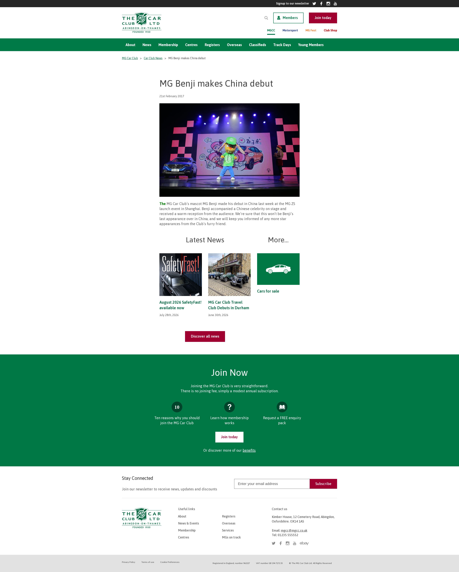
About (130, 45)
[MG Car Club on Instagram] (328, 3)
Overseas (234, 45)
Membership (168, 45)
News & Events (188, 523)
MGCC (271, 30)
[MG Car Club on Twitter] (314, 3)
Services (228, 530)
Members (290, 18)
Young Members (311, 45)
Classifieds (257, 45)
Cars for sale (268, 291)
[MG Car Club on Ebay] (304, 543)
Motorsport (290, 30)
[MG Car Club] (141, 34)
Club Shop (330, 30)
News (147, 45)
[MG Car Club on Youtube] (335, 3)
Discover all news (205, 336)
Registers (212, 45)
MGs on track (231, 537)
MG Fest (311, 30)
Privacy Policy (128, 562)
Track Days (282, 45)
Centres (191, 45)
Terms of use (147, 562)
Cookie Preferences (169, 562)
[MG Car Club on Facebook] (321, 3)
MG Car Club (130, 58)
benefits (249, 450)
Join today (229, 437)
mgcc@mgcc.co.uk (294, 530)
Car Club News (153, 58)
